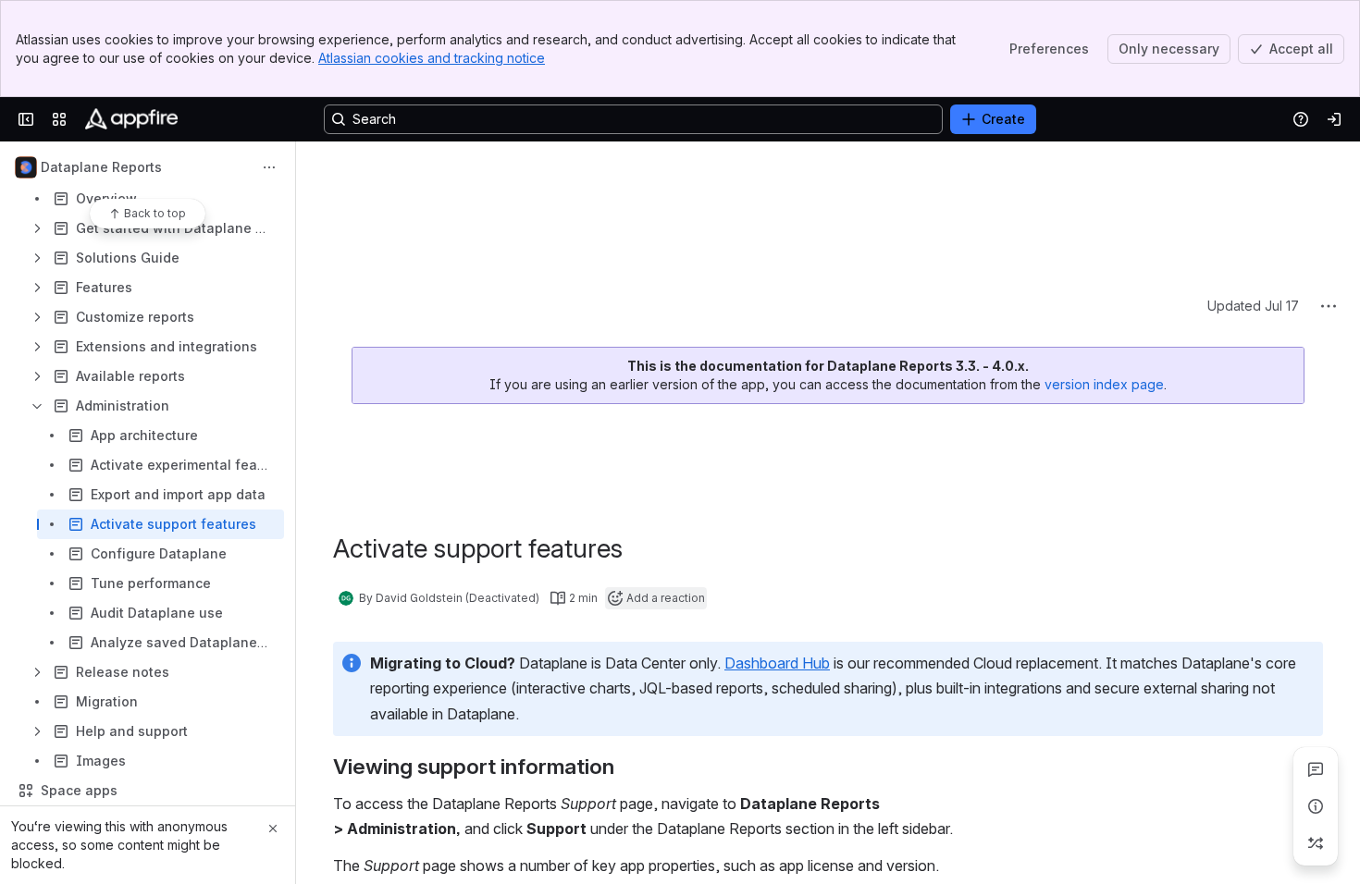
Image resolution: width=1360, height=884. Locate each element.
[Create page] (1315, 843)
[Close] (273, 828)
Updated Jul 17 (1253, 167)
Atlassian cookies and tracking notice (431, 58)
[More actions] (269, 167)
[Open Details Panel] (1315, 806)
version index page (1104, 245)
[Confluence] (131, 119)
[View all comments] (1315, 769)
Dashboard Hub (777, 524)
